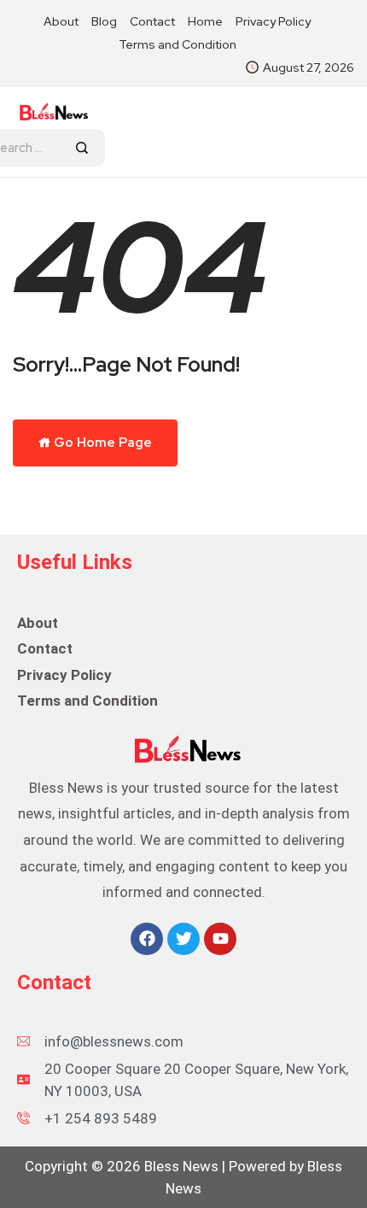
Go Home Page (101, 442)
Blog (104, 21)
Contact (152, 21)
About (61, 21)
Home (205, 21)
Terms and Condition (177, 44)
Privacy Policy (273, 21)
